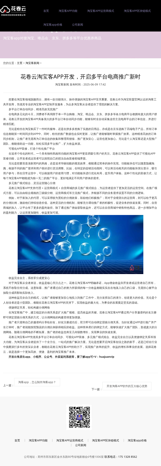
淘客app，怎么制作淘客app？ (37, 382)
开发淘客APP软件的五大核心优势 (127, 386)
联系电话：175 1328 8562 (120, 457)
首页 (46, 11)
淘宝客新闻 (32, 63)
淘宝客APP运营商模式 (100, 11)
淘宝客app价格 (52, 24)
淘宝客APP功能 (68, 11)
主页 (19, 63)
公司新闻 (77, 24)
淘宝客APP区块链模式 (137, 11)
